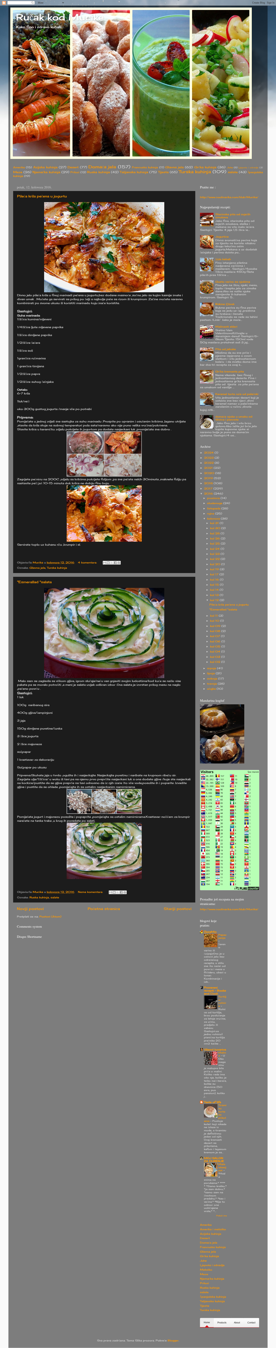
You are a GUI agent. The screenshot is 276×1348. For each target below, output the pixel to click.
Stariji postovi (178, 908)
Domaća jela (102, 166)
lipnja (211, 673)
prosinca (214, 498)
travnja (212, 683)
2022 (209, 462)
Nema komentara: (91, 891)
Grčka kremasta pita (229, 371)
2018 (209, 483)
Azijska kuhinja (45, 167)
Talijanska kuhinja (134, 172)
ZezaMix (210, 931)
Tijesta (163, 172)
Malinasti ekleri (226, 326)
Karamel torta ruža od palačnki (236, 394)
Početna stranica (104, 908)
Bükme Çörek (225, 304)
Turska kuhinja (195, 171)
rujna (211, 513)
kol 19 (215, 569)
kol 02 (215, 661)
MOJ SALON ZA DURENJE (214, 1160)
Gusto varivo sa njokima (232, 281)
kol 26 (215, 538)
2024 (209, 452)
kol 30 (215, 528)
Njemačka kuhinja (46, 172)
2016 (209, 493)
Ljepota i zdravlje (248, 167)
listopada (214, 508)
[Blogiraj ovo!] (108, 563)
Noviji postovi (30, 908)
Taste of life (212, 1102)
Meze (17, 172)
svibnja (212, 678)
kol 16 (215, 579)
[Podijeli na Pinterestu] (119, 563)
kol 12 (215, 600)
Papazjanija (222, 936)
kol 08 (215, 631)
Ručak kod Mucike (60, 17)
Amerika (19, 167)
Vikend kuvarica (215, 1049)
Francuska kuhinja (145, 167)
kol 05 (215, 646)
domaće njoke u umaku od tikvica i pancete (233, 418)
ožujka (212, 688)
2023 (209, 457)
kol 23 (215, 553)
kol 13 (215, 595)
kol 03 (215, 656)
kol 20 (215, 564)
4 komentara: (88, 562)
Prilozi (74, 172)
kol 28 (215, 533)
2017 (208, 488)
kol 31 (215, 523)
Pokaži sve (221, 1215)
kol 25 (215, 543)
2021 (209, 467)
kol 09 (215, 626)
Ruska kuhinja (98, 172)
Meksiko (206, 1269)
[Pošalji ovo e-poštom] (104, 563)
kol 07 (215, 636)
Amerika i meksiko (213, 1229)
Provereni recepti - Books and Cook (215, 990)
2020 (209, 473)
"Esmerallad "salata (34, 582)
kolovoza (214, 518)
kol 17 (214, 574)
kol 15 (215, 584)
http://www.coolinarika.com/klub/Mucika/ (229, 197)
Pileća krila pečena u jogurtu (42, 196)
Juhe (230, 167)
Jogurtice (222, 236)
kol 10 (215, 620)
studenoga (215, 503)
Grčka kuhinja (205, 167)
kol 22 (215, 558)
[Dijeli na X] (112, 563)
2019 (209, 478)
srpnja (212, 668)
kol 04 (215, 651)
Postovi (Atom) (50, 916)
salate (233, 172)
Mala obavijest (222, 1167)
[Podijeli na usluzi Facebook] (115, 563)
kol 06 (215, 641)
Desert (73, 167)
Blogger (173, 1340)
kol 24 (215, 548)
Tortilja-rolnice (222, 1001)
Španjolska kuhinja (213, 1296)
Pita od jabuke (225, 349)
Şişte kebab (223, 259)
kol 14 (215, 589)
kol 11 (214, 615)
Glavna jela (174, 167)
